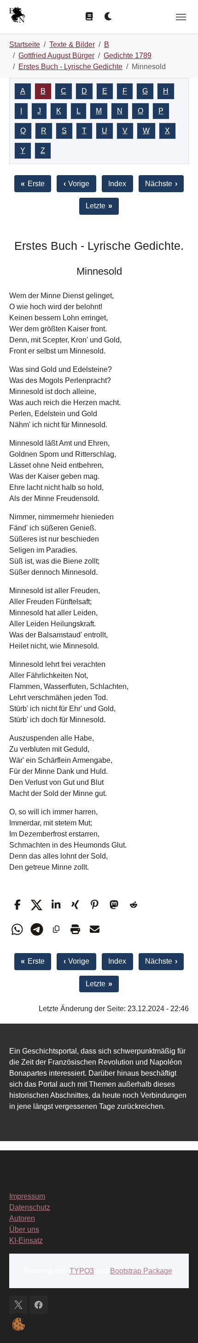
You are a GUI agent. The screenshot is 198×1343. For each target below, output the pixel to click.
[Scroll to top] (178, 1323)
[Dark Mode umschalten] (108, 16)
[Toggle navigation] (181, 17)
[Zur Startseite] (17, 16)
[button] (17, 905)
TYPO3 (82, 1271)
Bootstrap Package (141, 1271)
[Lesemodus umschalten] (89, 16)
